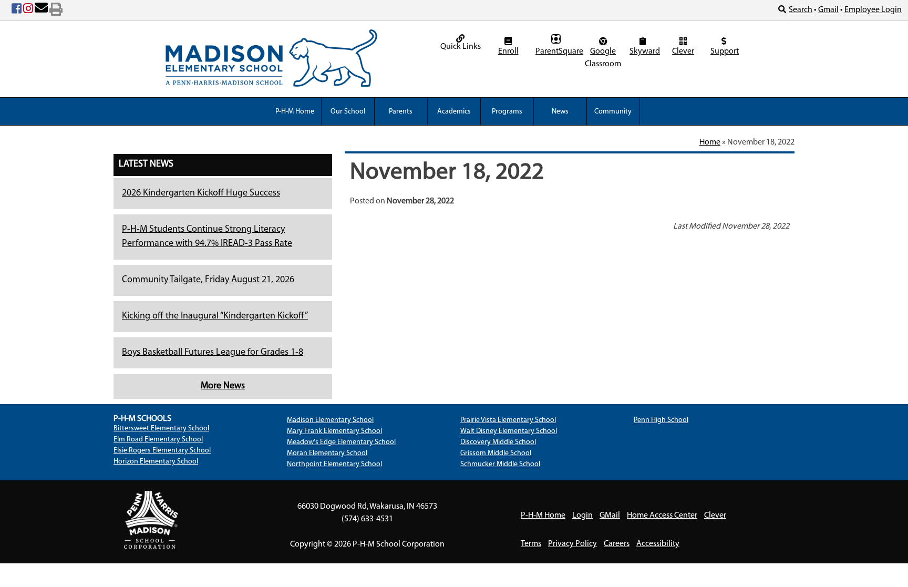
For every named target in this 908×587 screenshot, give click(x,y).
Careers (617, 544)
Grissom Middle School (495, 453)
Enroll (508, 51)
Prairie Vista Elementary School (508, 420)
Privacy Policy (572, 544)
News (560, 112)
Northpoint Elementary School (334, 464)
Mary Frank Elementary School (334, 431)
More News (223, 386)
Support (724, 51)
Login (582, 515)
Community (613, 112)
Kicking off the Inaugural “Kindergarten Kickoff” (215, 316)
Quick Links (460, 47)
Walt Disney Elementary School (508, 431)
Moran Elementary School (327, 453)
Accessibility (657, 544)
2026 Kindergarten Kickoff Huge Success (201, 193)
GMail (610, 515)
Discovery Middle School (498, 442)
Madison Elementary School (330, 420)
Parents (400, 112)
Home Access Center (662, 515)
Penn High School (661, 420)
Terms (531, 544)
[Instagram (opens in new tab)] (28, 10)
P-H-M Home (294, 112)
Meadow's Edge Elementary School (341, 442)
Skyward (644, 51)
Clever (683, 51)
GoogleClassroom (603, 57)
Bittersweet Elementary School (161, 428)
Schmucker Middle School (500, 464)
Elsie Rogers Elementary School (162, 451)
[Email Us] (41, 10)
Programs (507, 112)
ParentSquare (557, 51)
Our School (348, 112)
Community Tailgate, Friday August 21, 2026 (208, 280)
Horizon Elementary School (155, 462)
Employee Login (873, 10)
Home (709, 142)
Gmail (828, 10)
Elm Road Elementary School (158, 440)
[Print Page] (56, 10)
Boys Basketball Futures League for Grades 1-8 (212, 352)
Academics (454, 112)
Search (800, 10)
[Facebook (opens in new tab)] (17, 10)
